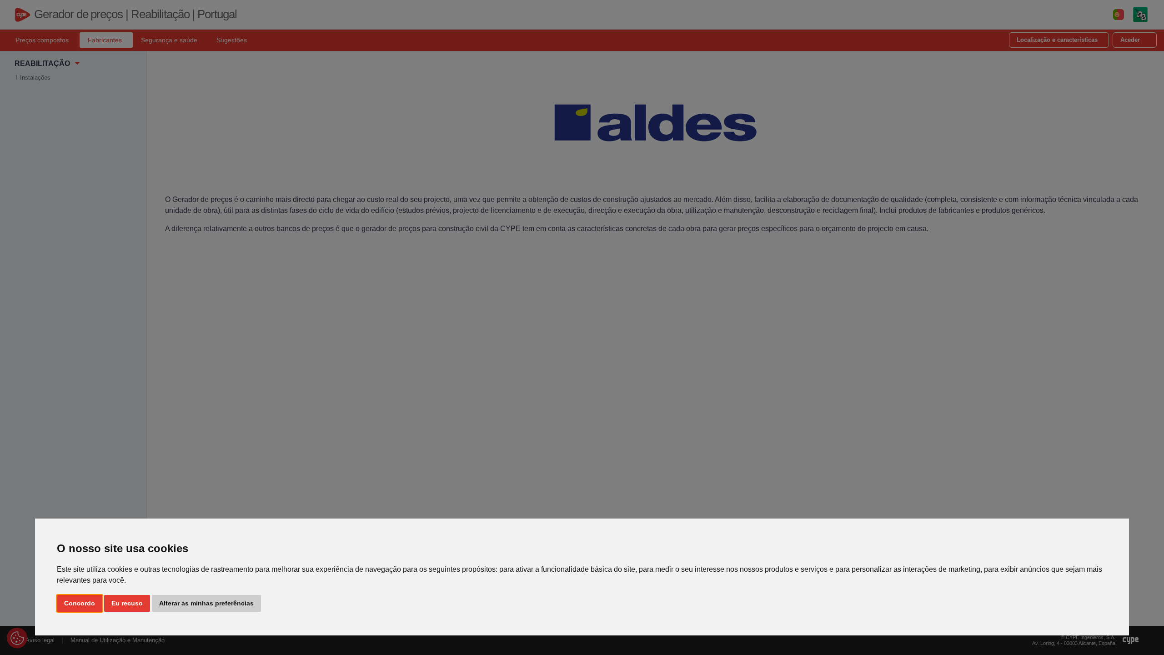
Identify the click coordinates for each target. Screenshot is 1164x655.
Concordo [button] (79, 603)
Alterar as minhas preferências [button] (206, 603)
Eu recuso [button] (127, 603)
